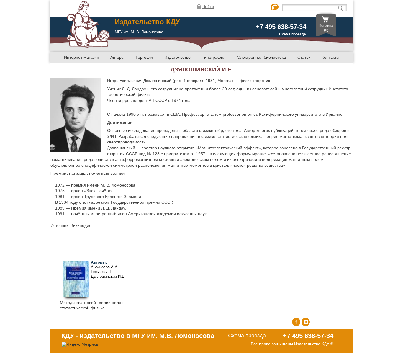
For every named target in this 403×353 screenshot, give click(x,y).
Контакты (330, 57)
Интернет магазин (81, 57)
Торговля (144, 57)
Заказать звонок (275, 7)
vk (306, 322)
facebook (296, 322)
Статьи (304, 57)
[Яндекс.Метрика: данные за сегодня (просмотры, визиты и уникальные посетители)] (80, 344)
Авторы (117, 57)
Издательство (177, 57)
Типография (214, 57)
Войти (208, 6)
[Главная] (88, 45)
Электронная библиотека (261, 57)
